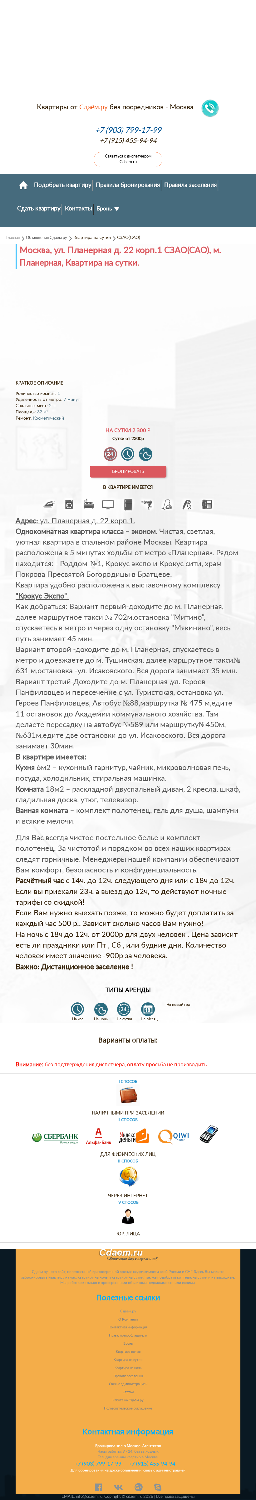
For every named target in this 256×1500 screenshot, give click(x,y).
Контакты (78, 208)
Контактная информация (128, 1327)
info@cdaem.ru (89, 1496)
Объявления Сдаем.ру (46, 237)
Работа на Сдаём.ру (128, 1400)
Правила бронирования (128, 185)
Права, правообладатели (128, 1335)
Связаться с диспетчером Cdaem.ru (128, 159)
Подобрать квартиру (62, 185)
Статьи (128, 1392)
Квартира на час (128, 1351)
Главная (13, 237)
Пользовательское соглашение (128, 1408)
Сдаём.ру (93, 107)
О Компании (128, 1319)
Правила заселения (190, 185)
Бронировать (128, 471)
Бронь (105, 209)
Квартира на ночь (128, 1368)
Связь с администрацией (128, 1384)
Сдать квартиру (39, 208)
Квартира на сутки (128, 1360)
